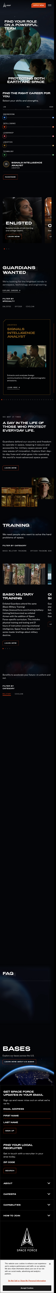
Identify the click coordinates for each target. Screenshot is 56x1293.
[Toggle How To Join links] (49, 1215)
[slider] (28, 117)
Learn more (15, 236)
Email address (13, 1109)
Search (9, 1170)
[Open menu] (49, 5)
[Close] (50, 1264)
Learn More (11, 468)
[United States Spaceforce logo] (27, 1239)
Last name (10, 1122)
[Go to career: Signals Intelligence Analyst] (26, 356)
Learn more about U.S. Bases (19, 1061)
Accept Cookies (27, 1288)
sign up (9, 1131)
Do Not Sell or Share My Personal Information (27, 1281)
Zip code (9, 1162)
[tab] (7, 306)
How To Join (11, 1215)
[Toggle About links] (49, 1183)
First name (11, 1115)
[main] (27, 1276)
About (8, 1183)
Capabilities (12, 1205)
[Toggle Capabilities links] (49, 1205)
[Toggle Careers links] (49, 1194)
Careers (9, 1194)
